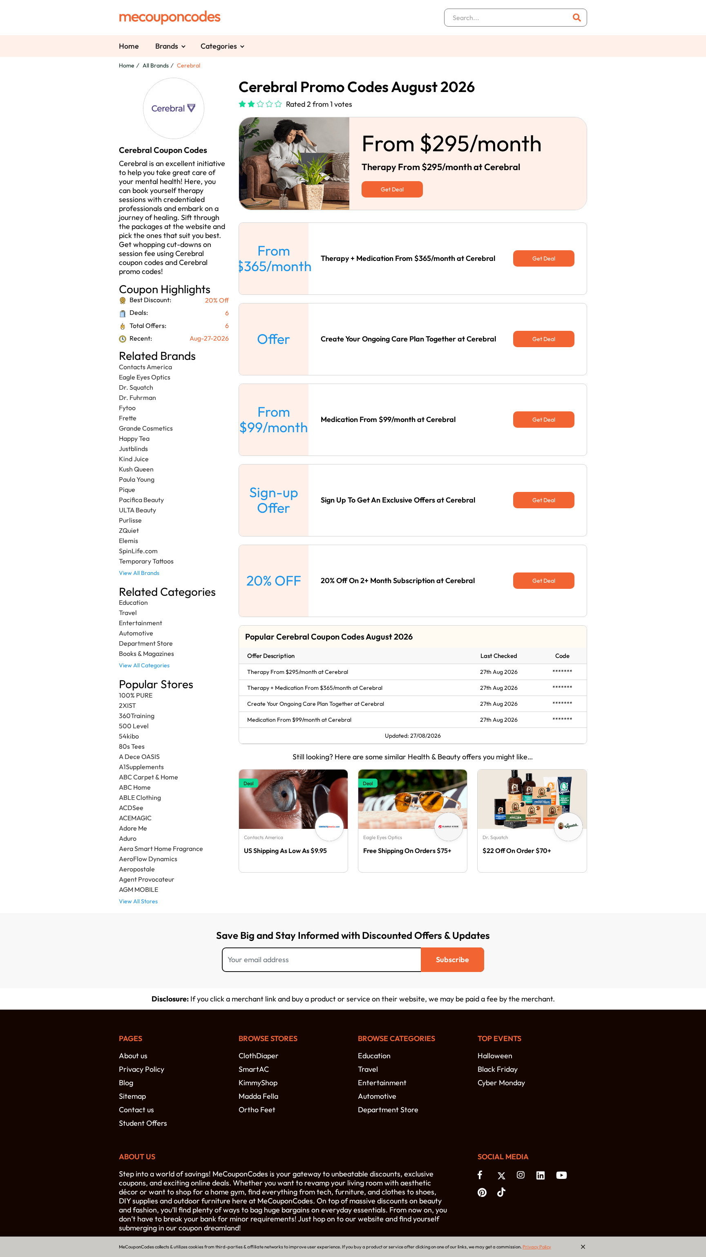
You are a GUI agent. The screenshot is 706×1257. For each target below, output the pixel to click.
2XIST (127, 705)
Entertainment (140, 623)
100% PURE (135, 695)
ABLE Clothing (140, 797)
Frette (127, 418)
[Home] (170, 17)
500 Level (134, 726)
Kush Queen (136, 469)
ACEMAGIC (135, 818)
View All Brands (139, 573)
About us (133, 1055)
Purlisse (130, 520)
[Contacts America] (329, 827)
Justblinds (133, 448)
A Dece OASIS (139, 756)
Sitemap (132, 1096)
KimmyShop (258, 1082)
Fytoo (127, 408)
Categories (219, 46)
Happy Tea (134, 438)
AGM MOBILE (138, 889)
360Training (136, 716)
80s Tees (132, 746)
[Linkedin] (542, 1174)
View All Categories (144, 665)
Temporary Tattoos (146, 561)
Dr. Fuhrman (137, 397)
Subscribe (452, 959)
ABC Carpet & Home (148, 777)
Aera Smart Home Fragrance (161, 848)
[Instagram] (522, 1174)
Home (129, 46)
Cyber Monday (501, 1082)
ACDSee (131, 808)
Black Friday (498, 1069)
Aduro (127, 838)
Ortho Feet (257, 1109)
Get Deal (392, 189)
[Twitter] (503, 1175)
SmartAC (254, 1069)
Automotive (136, 633)
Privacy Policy (141, 1069)
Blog (126, 1082)
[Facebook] (483, 1174)
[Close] (583, 1247)
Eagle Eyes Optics (144, 377)
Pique (127, 489)
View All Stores (138, 901)
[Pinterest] (483, 1191)
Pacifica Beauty (141, 500)
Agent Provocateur (146, 879)
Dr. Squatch (136, 387)
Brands (166, 46)
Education (133, 602)
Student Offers (143, 1123)
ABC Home (135, 787)
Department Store (146, 643)
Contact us (136, 1109)
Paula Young (136, 479)
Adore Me (133, 828)
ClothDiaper (259, 1055)
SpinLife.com (138, 551)
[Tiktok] (503, 1191)
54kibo (129, 736)
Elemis (128, 540)
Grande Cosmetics (146, 428)
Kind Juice (134, 459)
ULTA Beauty (137, 510)
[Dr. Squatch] (568, 827)
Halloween (495, 1055)
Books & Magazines (146, 653)
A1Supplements (141, 767)
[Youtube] (561, 1174)
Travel (128, 612)
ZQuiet (129, 530)
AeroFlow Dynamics (148, 859)
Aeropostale (137, 869)
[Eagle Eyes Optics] (448, 827)
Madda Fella (258, 1096)
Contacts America (145, 367)
